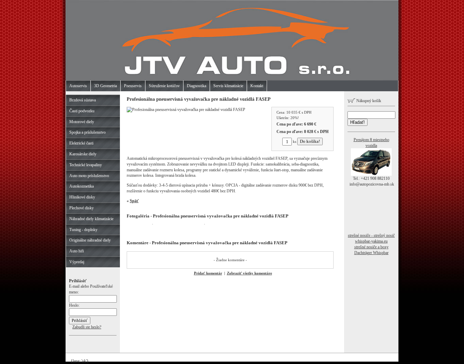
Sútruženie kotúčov (164, 85)
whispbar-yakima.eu (371, 241)
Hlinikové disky (82, 197)
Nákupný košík (368, 100)
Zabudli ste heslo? (86, 327)
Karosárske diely (82, 154)
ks (294, 141)
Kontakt (256, 85)
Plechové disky (81, 208)
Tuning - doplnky (83, 229)
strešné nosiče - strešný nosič (371, 235)
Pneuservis (133, 85)
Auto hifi (76, 251)
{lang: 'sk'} (80, 361)
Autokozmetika (81, 186)
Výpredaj (76, 262)
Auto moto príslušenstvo (89, 175)
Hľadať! (357, 122)
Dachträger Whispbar (371, 252)
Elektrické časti (81, 143)
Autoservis (78, 85)
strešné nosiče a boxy (371, 247)
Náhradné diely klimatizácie (91, 218)
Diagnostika (196, 85)
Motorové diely (81, 121)
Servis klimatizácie (228, 85)
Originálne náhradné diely (90, 240)
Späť (134, 200)
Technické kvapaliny (85, 164)
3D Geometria (105, 85)
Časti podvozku (81, 111)
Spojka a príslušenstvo (87, 132)
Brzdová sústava (82, 100)
